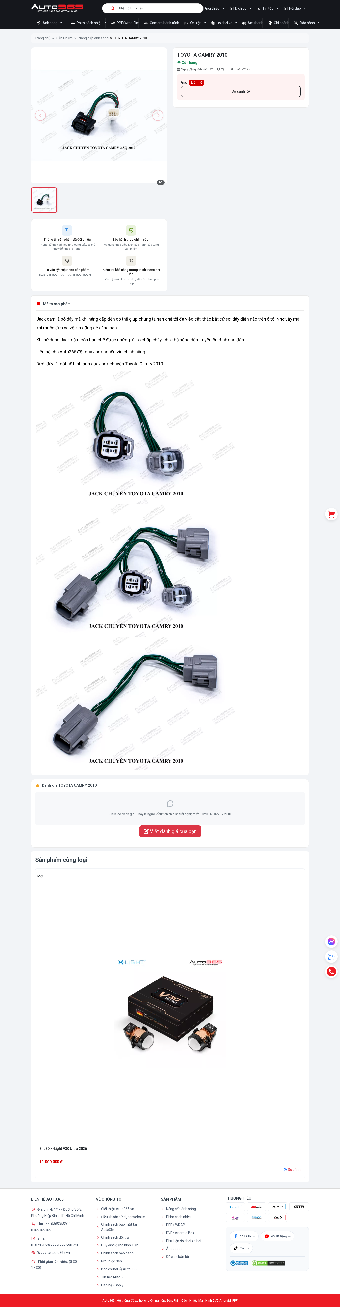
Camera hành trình (163, 23)
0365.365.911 (84, 275)
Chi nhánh (280, 23)
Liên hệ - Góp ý (112, 1285)
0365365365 (41, 1230)
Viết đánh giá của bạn (173, 831)
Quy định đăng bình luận (119, 1245)
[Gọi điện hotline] (331, 971)
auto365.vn (61, 1253)
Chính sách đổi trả (115, 1237)
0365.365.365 (60, 275)
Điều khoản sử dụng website (123, 1217)
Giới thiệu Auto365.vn (117, 1209)
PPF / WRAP (175, 1225)
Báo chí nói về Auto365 (119, 1269)
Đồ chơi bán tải (177, 1257)
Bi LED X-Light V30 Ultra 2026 (63, 1149)
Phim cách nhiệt (89, 23)
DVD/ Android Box (180, 1233)
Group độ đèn (111, 1261)
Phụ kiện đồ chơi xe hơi (183, 1241)
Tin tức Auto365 (113, 1277)
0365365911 (61, 1224)
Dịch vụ (240, 8)
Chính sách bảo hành (117, 1253)
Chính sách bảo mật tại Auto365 (119, 1227)
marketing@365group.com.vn (54, 1244)
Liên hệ (196, 82)
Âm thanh (254, 23)
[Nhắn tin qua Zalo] (331, 956)
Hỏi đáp (295, 8)
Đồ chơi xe (224, 23)
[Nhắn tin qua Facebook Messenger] (331, 941)
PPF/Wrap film (127, 23)
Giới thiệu (212, 8)
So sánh (238, 91)
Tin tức (267, 8)
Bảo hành (307, 23)
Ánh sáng (50, 23)
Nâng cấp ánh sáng (181, 1209)
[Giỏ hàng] (331, 514)
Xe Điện (195, 23)
